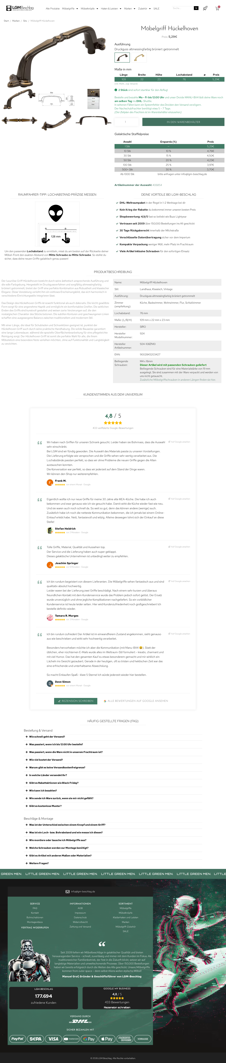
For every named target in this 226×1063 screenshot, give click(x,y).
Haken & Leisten (109, 8)
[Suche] (196, 8)
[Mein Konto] (205, 8)
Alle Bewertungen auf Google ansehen (138, 701)
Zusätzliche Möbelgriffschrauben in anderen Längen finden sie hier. (178, 379)
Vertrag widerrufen (35, 928)
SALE (156, 8)
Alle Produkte (53, 8)
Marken (128, 8)
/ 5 (117, 998)
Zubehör (142, 8)
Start (6, 20)
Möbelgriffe (68, 8)
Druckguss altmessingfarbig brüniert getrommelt (147, 49)
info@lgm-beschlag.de (194, 174)
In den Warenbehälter (183, 122)
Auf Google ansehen (180, 441)
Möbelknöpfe (88, 8)
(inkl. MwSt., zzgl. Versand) (126, 83)
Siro (25, 20)
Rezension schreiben (77, 701)
